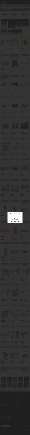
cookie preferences (15, 219)
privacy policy (13, 217)
